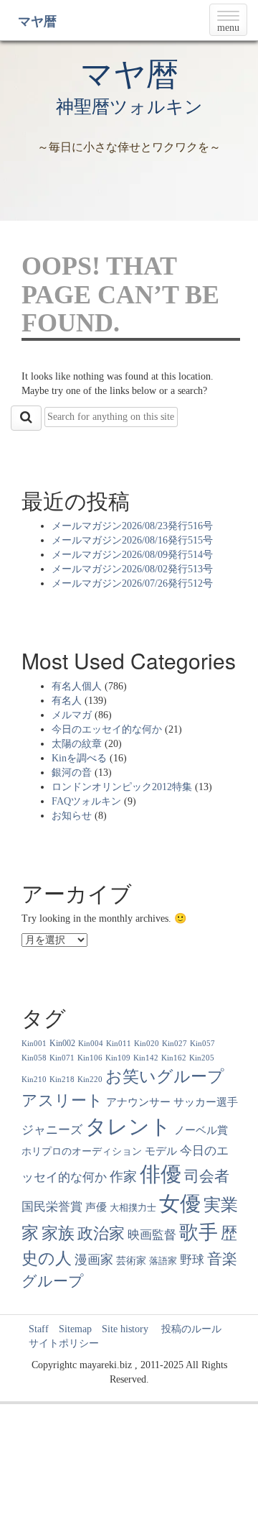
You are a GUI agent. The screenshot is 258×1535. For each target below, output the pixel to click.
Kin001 (34, 1044)
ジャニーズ (52, 1130)
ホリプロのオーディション (82, 1151)
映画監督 (152, 1235)
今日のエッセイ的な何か (107, 729)
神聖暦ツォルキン (129, 106)
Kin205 (201, 1058)
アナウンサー (138, 1102)
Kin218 (62, 1079)
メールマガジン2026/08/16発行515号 (132, 540)
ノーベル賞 (201, 1130)
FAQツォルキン (86, 801)
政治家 (101, 1233)
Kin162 (173, 1058)
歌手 (198, 1232)
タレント (128, 1126)
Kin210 (34, 1079)
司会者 (206, 1176)
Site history (125, 1329)
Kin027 (174, 1044)
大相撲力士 (133, 1208)
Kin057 (202, 1044)
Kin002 (62, 1043)
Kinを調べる (79, 758)
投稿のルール (186, 1329)
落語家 (163, 1261)
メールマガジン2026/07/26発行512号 (132, 583)
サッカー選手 (205, 1102)
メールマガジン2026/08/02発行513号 (132, 569)
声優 (96, 1207)
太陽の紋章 (77, 743)
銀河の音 (72, 772)
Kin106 (89, 1058)
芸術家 (131, 1260)
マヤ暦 (37, 21)
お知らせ (72, 815)
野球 (192, 1260)
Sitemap (75, 1329)
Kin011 (118, 1044)
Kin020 (146, 1044)
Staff (39, 1329)
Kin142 (145, 1058)
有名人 (67, 700)
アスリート (62, 1100)
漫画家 (94, 1259)
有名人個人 (77, 686)
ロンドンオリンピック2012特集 (122, 787)
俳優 (160, 1174)
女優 (180, 1203)
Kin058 (34, 1058)
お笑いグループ (164, 1076)
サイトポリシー (64, 1343)
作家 (123, 1176)
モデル (161, 1151)
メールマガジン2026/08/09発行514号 (132, 554)
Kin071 (62, 1058)
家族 (58, 1233)
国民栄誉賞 (52, 1207)
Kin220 (89, 1079)
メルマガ (72, 715)
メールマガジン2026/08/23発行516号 (132, 526)
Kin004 (90, 1044)
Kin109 (117, 1058)
